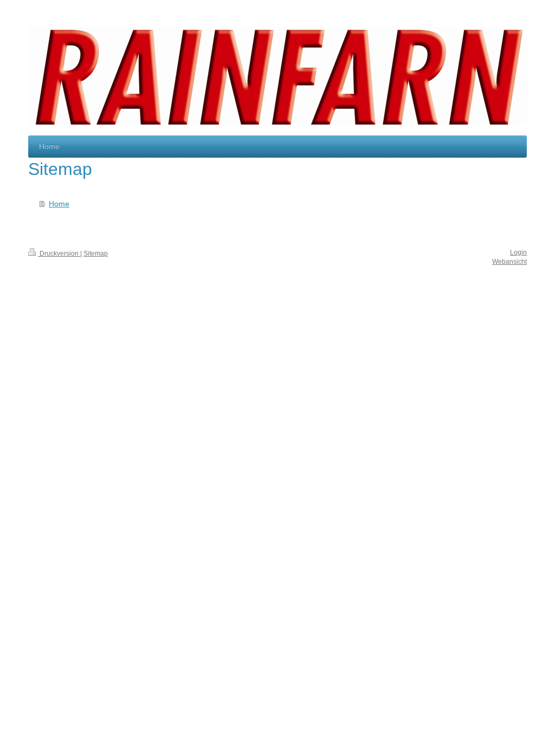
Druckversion (59, 253)
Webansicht (509, 261)
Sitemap (95, 253)
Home (59, 203)
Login (518, 252)
